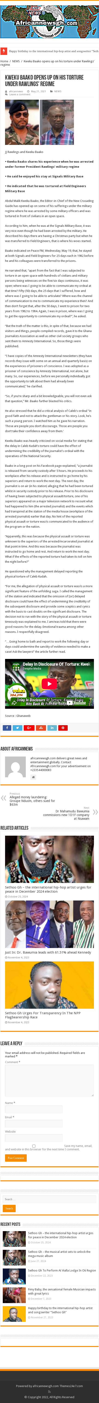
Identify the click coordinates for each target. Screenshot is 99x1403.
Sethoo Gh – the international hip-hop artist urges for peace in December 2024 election (48, 889)
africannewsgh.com (46, 1386)
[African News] (49, 21)
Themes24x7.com (71, 1386)
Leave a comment (19, 94)
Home (4, 61)
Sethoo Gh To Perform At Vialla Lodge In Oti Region (62, 1270)
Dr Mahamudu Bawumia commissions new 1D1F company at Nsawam (66, 813)
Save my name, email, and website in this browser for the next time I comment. (48, 1147)
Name (10, 1103)
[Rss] (49, 1391)
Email (9, 1117)
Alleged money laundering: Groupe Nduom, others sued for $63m (32, 799)
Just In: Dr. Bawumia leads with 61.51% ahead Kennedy (48, 952)
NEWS (16, 61)
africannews (16, 91)
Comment (12, 1062)
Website (10, 1131)
